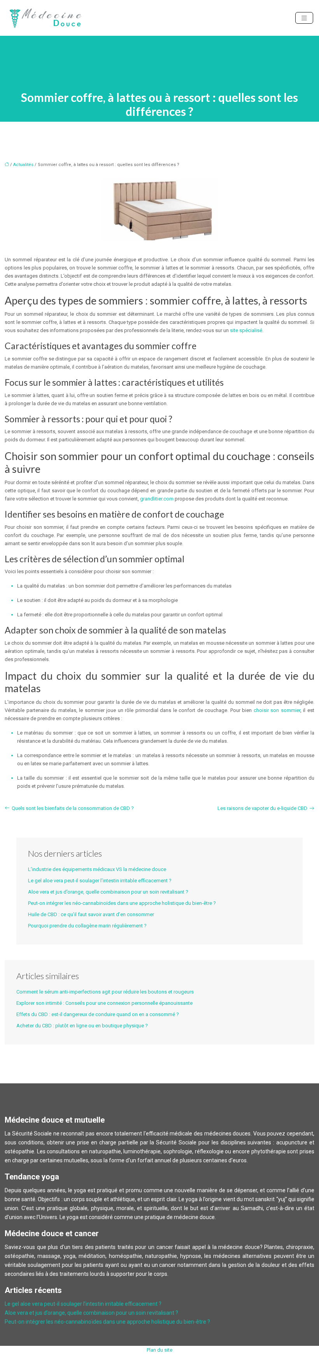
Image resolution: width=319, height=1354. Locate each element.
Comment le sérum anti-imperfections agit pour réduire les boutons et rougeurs (105, 992)
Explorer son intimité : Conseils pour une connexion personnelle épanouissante (104, 1003)
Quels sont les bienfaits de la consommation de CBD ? (73, 808)
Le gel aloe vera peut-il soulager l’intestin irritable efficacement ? (100, 880)
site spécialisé (246, 330)
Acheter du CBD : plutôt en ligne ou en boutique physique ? (82, 1026)
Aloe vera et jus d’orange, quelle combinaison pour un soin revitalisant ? (108, 892)
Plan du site (159, 1350)
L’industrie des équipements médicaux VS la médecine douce (97, 869)
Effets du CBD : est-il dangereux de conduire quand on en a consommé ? (97, 1014)
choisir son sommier (277, 710)
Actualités (23, 164)
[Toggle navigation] (304, 18)
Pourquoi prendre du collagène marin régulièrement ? (87, 926)
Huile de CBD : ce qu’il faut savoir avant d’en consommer (91, 914)
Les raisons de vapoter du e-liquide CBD (262, 808)
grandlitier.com (157, 499)
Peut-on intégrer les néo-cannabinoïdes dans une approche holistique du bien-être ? (122, 903)
